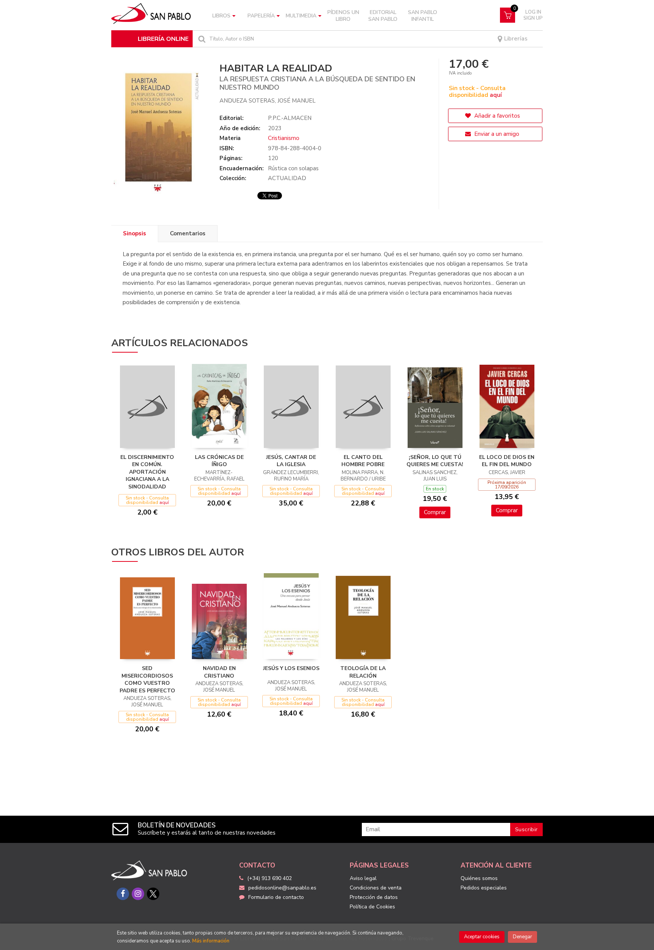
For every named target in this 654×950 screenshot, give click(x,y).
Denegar (522, 936)
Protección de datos (374, 897)
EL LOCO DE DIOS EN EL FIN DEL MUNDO (506, 461)
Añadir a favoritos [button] (496, 116)
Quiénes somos (479, 878)
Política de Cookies (372, 906)
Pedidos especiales (484, 887)
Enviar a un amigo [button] (496, 134)
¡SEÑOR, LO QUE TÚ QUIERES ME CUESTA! (434, 461)
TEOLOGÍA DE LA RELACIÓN (363, 672)
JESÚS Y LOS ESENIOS (291, 668)
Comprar (435, 512)
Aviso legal (363, 878)
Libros (221, 15)
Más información (210, 941)
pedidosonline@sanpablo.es (282, 887)
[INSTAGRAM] (138, 894)
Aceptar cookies (482, 936)
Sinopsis (134, 233)
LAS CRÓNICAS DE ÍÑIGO (219, 461)
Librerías (515, 38)
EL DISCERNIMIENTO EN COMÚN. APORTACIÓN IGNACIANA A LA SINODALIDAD (147, 472)
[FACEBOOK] (123, 894)
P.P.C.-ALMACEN (289, 118)
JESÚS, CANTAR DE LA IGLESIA (291, 461)
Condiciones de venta (376, 887)
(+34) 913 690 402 (269, 878)
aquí (496, 95)
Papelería (261, 15)
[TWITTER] (153, 894)
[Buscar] (201, 38)
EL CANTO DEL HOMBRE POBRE (363, 461)
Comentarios (188, 233)
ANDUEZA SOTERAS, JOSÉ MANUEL (268, 100)
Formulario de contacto (276, 897)
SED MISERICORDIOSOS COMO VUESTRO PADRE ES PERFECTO (147, 679)
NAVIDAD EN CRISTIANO (219, 672)
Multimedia (301, 15)
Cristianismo (283, 138)
